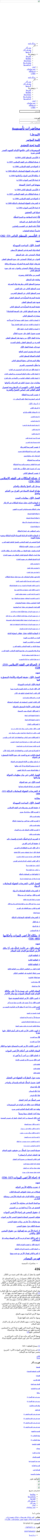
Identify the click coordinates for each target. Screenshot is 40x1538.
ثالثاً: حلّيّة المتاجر (35, 1095)
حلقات (33, 73)
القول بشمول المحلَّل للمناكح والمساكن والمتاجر (22, 1083)
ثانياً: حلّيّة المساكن (34, 1091)
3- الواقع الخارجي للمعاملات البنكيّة (29, 874)
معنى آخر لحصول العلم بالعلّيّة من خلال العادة (26, 469)
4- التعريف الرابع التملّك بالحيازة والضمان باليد (23, 839)
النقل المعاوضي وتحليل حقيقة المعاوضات (27, 603)
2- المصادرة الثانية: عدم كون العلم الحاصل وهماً (26, 324)
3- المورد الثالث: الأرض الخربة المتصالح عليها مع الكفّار (20, 1046)
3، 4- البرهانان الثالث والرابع (31, 412)
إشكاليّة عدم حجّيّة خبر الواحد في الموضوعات (23, 1105)
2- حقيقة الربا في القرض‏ (31, 843)
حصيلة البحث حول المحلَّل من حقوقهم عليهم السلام (21, 1150)
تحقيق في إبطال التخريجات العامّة (31, 899)
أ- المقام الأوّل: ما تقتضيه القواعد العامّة (28, 1245)
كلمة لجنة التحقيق (30, 145)
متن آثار (28, 48)
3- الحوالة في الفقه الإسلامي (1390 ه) (26, 166)
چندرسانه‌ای (31, 69)
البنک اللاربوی (36, 1380)
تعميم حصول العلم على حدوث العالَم (26, 333)
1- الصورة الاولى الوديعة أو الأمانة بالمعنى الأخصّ (28, 581)
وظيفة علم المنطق (33, 280)
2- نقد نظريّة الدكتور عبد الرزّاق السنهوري (29, 659)
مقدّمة (37, 798)
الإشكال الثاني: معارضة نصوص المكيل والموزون (28, 856)
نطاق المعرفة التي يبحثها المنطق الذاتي (26, 361)
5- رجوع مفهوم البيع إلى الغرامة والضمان (29, 628)
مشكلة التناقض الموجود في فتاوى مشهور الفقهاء (27, 1026)
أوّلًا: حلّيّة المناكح (35, 1087)
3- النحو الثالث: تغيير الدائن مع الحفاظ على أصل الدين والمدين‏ (21, 737)
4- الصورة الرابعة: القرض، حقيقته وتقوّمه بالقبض (27, 594)
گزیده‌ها (28, 52)
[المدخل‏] (35, 134)
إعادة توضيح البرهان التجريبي (33, 442)
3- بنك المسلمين (35, 930)
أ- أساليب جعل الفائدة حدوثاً (33, 865)
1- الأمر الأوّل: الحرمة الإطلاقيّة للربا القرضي (27, 848)
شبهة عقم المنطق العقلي (30, 302)
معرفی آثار (27, 50)
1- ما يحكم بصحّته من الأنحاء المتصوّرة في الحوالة (25, 762)
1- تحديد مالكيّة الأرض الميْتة (28, 1187)
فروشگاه (32, 71)
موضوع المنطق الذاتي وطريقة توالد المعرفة (24, 284)
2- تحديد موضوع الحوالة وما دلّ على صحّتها (27, 766)
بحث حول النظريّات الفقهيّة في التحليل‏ (23, 1078)
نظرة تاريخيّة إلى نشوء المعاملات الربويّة (30, 878)
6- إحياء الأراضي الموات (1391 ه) (28, 180)
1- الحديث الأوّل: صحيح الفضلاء (32, 1124)
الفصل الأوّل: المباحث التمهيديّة (26, 245)
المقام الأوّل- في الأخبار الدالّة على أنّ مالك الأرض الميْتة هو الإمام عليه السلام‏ (21, 949)
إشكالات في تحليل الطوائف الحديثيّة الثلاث (24, 1192)
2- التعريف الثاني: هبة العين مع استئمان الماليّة (26, 821)
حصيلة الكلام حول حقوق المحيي (28, 1226)
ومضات (38, 1448)
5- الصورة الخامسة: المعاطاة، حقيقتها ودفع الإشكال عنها (26, 598)
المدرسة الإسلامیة (35, 1388)
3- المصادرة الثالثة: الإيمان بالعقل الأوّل (28, 329)
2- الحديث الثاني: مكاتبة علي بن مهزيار (30, 1128)
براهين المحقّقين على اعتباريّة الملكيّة (29, 531)
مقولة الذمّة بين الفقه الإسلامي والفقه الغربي (26, 646)
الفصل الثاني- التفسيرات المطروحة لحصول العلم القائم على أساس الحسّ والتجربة (21, 388)
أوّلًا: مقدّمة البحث (35, 982)
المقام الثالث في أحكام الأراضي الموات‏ (22, 1051)
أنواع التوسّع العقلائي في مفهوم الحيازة (28, 559)
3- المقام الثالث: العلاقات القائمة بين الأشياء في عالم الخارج (22, 378)
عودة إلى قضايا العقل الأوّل (30, 347)
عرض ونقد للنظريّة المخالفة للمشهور (30, 1021)
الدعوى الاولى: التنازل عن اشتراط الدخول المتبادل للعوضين (25, 742)
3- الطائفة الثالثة (34, 964)
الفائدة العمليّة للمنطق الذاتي (29, 356)
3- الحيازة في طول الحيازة (33, 572)
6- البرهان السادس (35, 421)
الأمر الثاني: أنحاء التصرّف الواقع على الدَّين (27, 693)
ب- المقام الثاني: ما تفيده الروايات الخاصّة (27, 1249)
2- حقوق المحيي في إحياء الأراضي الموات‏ (21, 1212)
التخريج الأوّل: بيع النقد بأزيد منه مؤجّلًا (29, 895)
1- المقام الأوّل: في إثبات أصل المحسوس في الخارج (24, 369)
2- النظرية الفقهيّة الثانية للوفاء (32, 719)
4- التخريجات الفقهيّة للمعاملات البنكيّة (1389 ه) (23, 171)
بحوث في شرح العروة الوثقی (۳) (31, 1422)
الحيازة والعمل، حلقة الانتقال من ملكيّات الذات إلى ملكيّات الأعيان (20, 551)
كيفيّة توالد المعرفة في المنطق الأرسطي (25, 250)
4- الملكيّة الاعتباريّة (35, 526)
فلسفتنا (38, 1367)
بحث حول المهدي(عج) (34, 1461)
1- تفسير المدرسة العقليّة (31, 395)
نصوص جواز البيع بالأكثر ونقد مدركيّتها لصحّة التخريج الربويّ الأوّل (24, 904)
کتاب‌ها (28, 56)
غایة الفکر (37, 1410)
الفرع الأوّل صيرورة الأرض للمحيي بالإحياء (27, 1060)
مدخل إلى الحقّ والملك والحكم (26, 486)
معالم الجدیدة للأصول (34, 1405)
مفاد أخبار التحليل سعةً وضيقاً (29, 1114)
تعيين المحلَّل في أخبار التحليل (29, 1100)
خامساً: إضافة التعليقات (31, 231)
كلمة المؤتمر (33, 139)
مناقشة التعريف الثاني (34, 825)
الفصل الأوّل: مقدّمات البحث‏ (27, 498)
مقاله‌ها (28, 58)
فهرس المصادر (31, 1258)
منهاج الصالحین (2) (35, 1440)
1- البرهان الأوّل (34, 404)
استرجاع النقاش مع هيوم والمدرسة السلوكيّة (26, 464)
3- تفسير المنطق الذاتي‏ (31, 473)
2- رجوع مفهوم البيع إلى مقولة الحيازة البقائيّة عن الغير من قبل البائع (23, 616)
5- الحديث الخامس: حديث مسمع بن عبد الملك (28, 1141)
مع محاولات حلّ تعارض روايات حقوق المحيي (24, 1222)
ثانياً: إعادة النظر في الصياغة (29, 222)
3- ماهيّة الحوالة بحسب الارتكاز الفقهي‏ (28, 770)
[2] (28, 1332)
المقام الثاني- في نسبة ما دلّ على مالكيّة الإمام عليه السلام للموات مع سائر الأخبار (22, 992)
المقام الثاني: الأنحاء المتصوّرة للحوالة (26, 707)
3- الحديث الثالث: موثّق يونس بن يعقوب (30, 1133)
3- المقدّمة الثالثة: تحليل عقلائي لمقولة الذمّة (24, 633)
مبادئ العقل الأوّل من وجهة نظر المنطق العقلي (23, 338)
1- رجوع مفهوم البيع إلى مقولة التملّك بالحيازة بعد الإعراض (25, 611)
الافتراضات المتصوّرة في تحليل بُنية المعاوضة (26, 607)
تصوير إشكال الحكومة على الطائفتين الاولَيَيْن (26, 973)
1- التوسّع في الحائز (35, 563)
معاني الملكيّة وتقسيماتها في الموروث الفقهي (26, 509)
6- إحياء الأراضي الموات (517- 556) (21, 1177)
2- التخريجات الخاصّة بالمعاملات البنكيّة (26, 917)
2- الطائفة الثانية (34, 960)
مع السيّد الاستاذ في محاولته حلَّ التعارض (25, 1203)
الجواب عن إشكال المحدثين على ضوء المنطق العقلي (21, 259)
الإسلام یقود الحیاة (35, 1384)
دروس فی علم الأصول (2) (33, 1401)
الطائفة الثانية (36, 1068)
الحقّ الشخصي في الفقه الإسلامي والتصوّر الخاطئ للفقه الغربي (21, 542)
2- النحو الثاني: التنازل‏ (33, 724)
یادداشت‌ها (27, 65)
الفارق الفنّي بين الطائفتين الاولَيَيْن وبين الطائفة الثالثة (24, 969)
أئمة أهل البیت (36, 1470)
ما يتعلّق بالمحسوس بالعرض (29, 365)
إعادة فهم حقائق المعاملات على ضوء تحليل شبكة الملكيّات (22, 577)
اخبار (34, 67)
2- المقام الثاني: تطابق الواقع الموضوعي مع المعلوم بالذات (22, 374)
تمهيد (37, 241)
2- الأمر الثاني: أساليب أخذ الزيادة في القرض (26, 861)
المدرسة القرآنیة (36, 1465)
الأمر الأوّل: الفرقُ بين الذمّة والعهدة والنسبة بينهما (25, 689)
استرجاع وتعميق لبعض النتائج (29, 352)
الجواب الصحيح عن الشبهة (33, 1013)
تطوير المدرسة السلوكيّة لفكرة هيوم (29, 451)
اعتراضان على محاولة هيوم (32, 456)
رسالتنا (38, 1392)
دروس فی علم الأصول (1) (33, 1397)
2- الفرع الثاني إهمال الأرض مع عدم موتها (25, 1253)
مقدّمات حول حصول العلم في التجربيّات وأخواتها (22, 383)
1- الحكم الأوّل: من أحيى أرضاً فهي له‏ (26, 1055)
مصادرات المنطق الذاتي (31, 316)
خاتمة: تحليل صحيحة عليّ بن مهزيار (31, 1172)
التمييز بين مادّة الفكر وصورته (29, 275)
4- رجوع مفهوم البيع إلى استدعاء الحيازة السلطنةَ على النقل (25, 624)
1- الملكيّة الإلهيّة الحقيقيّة (33, 513)
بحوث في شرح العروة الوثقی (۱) (31, 1414)
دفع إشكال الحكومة (34, 977)
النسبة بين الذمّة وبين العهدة (31, 642)
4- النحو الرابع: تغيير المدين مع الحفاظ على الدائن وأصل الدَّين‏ (21, 750)
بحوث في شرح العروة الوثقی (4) (31, 1427)
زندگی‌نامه (32, 43)
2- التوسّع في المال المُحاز (33, 568)
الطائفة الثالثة (36, 1073)
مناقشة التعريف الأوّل (34, 816)
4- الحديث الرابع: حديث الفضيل (32, 1137)
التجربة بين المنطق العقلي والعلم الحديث (25, 342)
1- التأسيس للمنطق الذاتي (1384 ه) (27, 190)
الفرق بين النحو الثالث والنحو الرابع (31, 697)
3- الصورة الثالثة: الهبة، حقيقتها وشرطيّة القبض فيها (27, 590)
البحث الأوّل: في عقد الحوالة (29, 782)
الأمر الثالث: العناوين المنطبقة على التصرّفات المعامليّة (23, 702)
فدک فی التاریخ (36, 1452)
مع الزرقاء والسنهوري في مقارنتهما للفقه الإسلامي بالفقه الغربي (20, 651)
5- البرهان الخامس (35, 416)
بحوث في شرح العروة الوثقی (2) (31, 1418)
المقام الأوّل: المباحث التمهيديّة (29, 684)
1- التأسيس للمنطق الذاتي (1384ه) (27, 157)
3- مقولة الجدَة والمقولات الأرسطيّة (31, 522)
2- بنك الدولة (36, 926)
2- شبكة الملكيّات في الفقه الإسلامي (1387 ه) (23, 162)
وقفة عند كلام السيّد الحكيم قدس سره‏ (26, 1109)
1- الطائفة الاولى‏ (34, 955)
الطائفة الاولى (36, 1064)
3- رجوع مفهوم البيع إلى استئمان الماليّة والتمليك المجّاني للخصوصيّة (23, 620)
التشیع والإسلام (36, 1457)
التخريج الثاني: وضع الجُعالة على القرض (28, 908)
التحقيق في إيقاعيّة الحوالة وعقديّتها (29, 786)
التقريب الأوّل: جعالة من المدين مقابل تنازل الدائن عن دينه (25, 728)
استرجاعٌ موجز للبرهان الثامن (32, 438)
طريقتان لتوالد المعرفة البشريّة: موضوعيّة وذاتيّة (22, 264)
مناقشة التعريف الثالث (34, 834)
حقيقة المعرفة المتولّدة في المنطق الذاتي (25, 307)
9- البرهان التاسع (36, 434)
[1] (39, 1293)
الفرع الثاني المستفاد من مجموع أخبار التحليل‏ (26, 1159)
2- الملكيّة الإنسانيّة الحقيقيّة (33, 518)
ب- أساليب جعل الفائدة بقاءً (33, 870)
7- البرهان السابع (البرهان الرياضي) (31, 425)
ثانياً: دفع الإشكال (36, 986)
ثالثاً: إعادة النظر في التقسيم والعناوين (26, 226)
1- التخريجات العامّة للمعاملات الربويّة (26, 891)
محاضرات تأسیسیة (26, 128)
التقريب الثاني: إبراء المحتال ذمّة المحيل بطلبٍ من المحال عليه (24, 733)
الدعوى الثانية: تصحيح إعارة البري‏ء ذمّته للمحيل (28, 746)
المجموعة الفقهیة (35, 1431)
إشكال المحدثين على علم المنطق (28, 255)
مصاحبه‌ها (27, 61)
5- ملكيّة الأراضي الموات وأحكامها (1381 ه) (24, 176)
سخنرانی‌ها (27, 63)
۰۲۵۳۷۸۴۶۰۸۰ (30, 1527)
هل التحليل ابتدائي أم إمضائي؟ (29, 1155)
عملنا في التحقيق (32, 212)
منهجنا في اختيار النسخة (29, 185)
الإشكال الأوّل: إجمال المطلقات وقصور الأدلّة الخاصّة (27, 852)
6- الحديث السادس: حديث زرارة (32, 1145)
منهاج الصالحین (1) (35, 1435)
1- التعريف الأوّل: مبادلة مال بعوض (30, 812)
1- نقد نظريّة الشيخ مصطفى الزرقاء (31, 655)
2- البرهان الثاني (35, 408)
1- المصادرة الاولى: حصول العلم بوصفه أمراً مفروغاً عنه (23, 320)
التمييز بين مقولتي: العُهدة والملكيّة (29, 546)
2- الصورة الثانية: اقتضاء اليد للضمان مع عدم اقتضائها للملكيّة (24, 585)
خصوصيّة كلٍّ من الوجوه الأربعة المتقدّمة (30, 1017)
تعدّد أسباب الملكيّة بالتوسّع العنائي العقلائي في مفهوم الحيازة (21, 555)
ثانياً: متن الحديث (35, 1042)
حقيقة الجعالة (36, 912)
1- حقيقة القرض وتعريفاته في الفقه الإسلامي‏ (23, 808)
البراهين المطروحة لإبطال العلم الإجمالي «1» (26, 399)
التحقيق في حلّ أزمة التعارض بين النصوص (24, 1208)
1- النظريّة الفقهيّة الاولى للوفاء (32, 715)
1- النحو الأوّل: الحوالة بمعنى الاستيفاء (29, 711)
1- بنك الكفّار (36, 922)
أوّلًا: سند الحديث (35, 1037)
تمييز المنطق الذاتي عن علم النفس (27, 289)
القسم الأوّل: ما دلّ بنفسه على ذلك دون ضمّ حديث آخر (23, 1003)
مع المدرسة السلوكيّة (33, 460)
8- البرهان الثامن (36, 429)
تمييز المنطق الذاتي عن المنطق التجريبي (25, 293)
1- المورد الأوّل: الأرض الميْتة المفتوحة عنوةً (24, 998)
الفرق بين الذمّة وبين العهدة (31, 638)
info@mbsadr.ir (29, 1531)
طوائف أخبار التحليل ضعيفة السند (31, 1163)
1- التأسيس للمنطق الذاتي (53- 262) (20, 235)
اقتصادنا (38, 1375)
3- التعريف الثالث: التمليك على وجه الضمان (27, 830)
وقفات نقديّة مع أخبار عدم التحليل (31, 1168)
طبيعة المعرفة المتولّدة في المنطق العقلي (24, 298)
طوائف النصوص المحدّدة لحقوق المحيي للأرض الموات (20, 1217)
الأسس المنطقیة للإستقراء (33, 1371)
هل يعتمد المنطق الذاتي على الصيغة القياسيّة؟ (23, 311)
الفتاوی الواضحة (36, 1444)
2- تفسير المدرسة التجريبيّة (30, 447)
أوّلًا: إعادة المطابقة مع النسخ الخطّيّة (26, 217)
